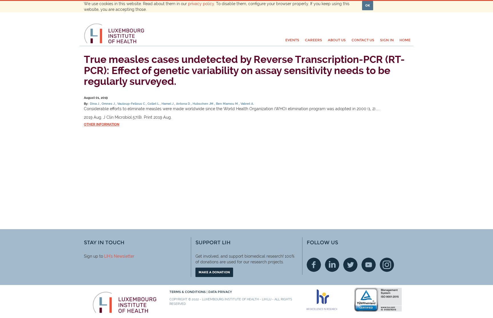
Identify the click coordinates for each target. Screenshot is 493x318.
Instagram (387, 265)
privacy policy (201, 3)
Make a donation (214, 272)
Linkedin (332, 265)
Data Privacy (220, 292)
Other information (101, 124)
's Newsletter (122, 256)
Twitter (350, 265)
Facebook (314, 265)
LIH (107, 256)
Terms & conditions (188, 292)
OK (367, 5)
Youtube (368, 265)
